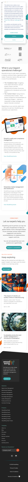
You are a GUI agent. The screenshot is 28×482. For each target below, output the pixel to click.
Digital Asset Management (8, 388)
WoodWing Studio (6, 410)
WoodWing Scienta (6, 414)
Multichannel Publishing (7, 390)
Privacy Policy (7, 20)
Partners (4, 434)
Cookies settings (14, 32)
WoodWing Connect (6, 418)
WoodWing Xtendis (6, 416)
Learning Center (5, 442)
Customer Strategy (6, 403)
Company (4, 425)
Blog (3, 430)
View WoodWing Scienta (10, 156)
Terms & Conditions (14, 471)
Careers (3, 438)
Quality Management (6, 398)
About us (4, 428)
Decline (14, 39)
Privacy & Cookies (14, 468)
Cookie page (17, 20)
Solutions (4, 385)
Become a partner (6, 436)
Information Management (7, 394)
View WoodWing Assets (10, 204)
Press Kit (4, 440)
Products (4, 407)
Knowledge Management (7, 396)
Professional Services (6, 400)
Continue (14, 36)
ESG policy (4, 432)
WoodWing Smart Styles (7, 420)
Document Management (7, 392)
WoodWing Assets (6, 412)
